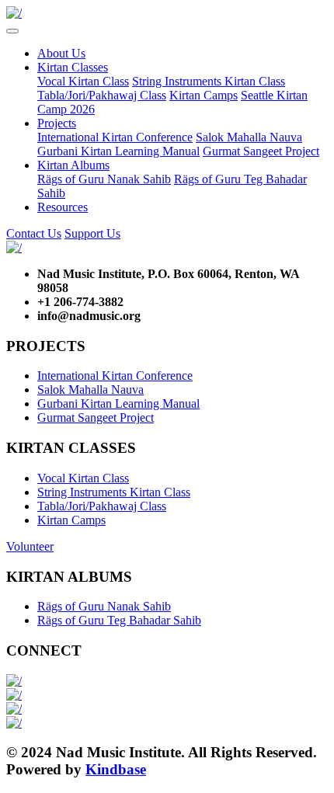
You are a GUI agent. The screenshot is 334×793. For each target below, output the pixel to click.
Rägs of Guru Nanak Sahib (104, 179)
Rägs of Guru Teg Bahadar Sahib (119, 620)
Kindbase (115, 769)
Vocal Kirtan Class (83, 81)
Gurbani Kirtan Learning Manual (118, 151)
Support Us (92, 233)
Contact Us (33, 233)
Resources (62, 207)
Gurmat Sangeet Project (261, 151)
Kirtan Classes (72, 67)
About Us (61, 53)
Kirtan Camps (203, 95)
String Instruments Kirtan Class (208, 81)
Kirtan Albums (73, 165)
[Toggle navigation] (12, 31)
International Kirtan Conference (115, 137)
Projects (56, 123)
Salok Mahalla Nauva (249, 137)
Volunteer (30, 546)
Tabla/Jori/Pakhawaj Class (101, 95)
